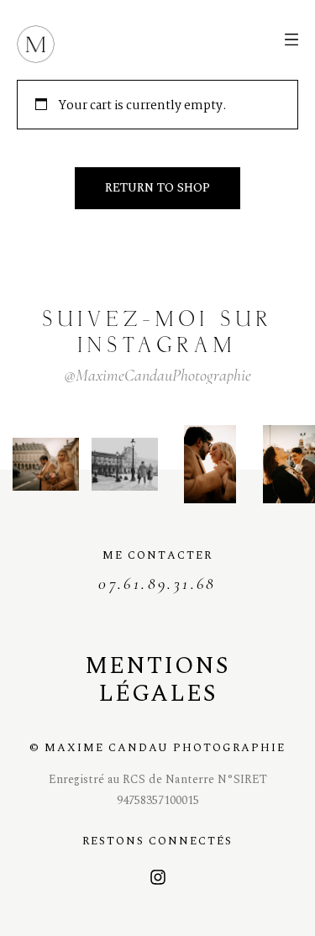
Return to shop (157, 188)
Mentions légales (157, 680)
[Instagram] (158, 877)
